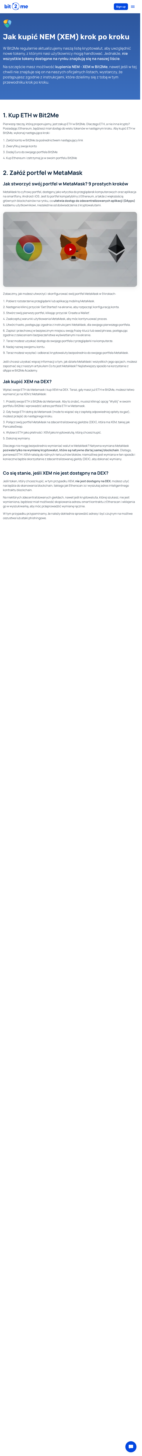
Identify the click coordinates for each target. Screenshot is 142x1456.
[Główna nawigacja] (133, 7)
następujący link (72, 140)
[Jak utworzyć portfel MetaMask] (70, 249)
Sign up (121, 6)
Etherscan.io (77, 485)
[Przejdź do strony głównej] (16, 6)
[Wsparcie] (130, 1446)
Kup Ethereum (15, 158)
